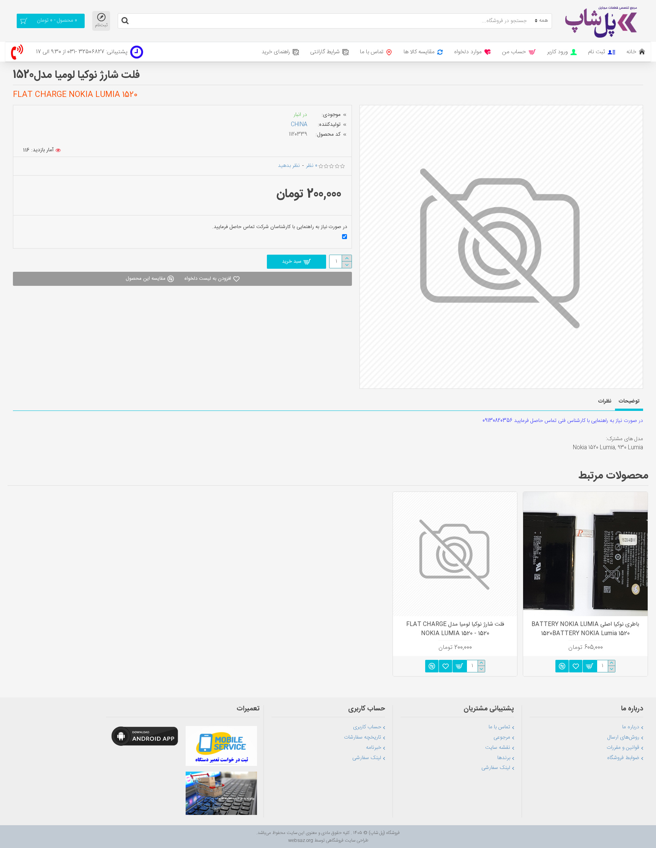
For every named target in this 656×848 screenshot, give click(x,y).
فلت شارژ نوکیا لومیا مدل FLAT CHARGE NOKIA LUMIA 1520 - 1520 (455, 629)
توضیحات (629, 401)
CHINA (299, 124)
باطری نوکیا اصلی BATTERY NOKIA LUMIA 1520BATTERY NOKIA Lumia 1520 (585, 629)
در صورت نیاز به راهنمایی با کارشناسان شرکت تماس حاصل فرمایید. (279, 227)
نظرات (604, 401)
